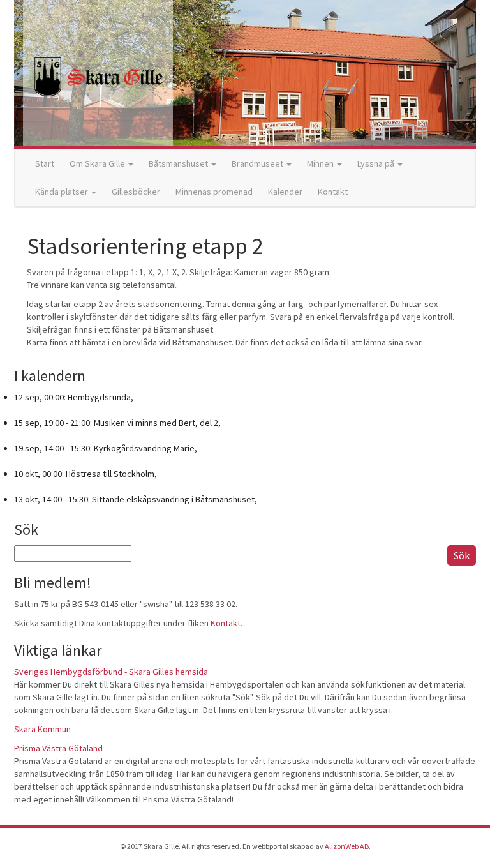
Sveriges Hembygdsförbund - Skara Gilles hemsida (111, 671)
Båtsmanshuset (179, 163)
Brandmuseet (258, 163)
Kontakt (333, 191)
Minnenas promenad (214, 191)
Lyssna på (376, 163)
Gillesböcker (136, 191)
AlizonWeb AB (347, 846)
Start (44, 163)
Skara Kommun (42, 729)
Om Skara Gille (98, 163)
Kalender (285, 191)
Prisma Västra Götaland (58, 748)
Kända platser (62, 191)
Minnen (321, 163)
